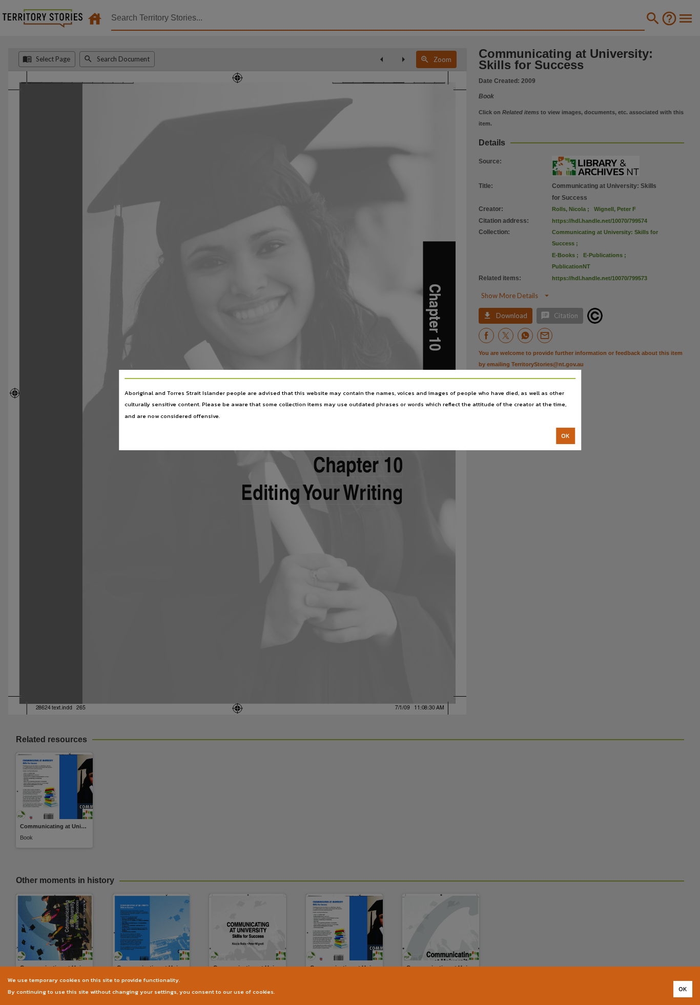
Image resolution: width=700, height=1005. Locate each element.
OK (565, 436)
